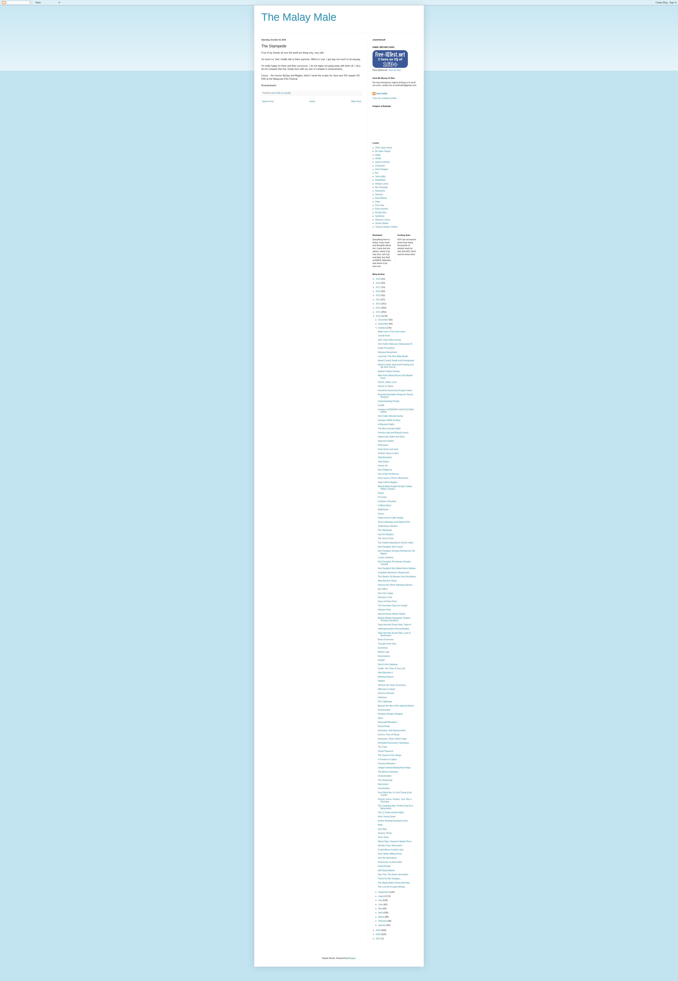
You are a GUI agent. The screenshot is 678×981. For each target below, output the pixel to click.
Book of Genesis (386, 639)
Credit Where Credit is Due (391, 850)
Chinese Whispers (387, 763)
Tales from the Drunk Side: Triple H (394, 624)
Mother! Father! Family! (389, 371)
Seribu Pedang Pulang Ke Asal (393, 821)
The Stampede (385, 530)
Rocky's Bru (380, 212)
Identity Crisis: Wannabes (390, 845)
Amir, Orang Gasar (387, 816)
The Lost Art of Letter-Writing (391, 887)
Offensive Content (386, 689)
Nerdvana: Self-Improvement (391, 730)
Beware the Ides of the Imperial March (396, 706)
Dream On (383, 465)
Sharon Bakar (381, 223)
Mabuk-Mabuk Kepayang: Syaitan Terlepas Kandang (394, 619)
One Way (382, 829)
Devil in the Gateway (388, 664)
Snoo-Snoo (383, 837)
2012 (378, 308)
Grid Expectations (386, 870)
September (383, 892)
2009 (378, 930)
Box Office (383, 589)
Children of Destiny (387, 501)
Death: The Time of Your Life (391, 668)
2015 (378, 295)
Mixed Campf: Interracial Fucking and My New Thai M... (396, 365)
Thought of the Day (387, 644)
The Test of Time (386, 538)
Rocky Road (384, 726)
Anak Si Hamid (382, 162)
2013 (378, 303)
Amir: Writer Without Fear (390, 854)
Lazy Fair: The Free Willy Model (393, 356)
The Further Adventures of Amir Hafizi (395, 542)
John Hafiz (380, 176)
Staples (381, 681)
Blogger (352, 958)
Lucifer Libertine (385, 557)
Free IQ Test (394, 70)
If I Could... (383, 497)
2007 (378, 938)
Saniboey (379, 216)
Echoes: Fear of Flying (388, 734)
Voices (381, 513)
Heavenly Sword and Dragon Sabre (395, 390)
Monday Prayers (386, 677)
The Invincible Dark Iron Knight (392, 605)
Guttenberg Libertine (388, 526)
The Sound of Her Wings (389, 755)
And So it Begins (386, 534)
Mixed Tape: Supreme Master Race (395, 841)
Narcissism (383, 784)
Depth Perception (386, 348)
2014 (378, 299)
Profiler (381, 660)
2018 (378, 283)
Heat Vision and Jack (388, 449)
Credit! (381, 405)
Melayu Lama (381, 183)
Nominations (384, 656)
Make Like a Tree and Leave (391, 331)
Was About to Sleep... (388, 580)
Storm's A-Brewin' (386, 693)
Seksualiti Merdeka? (387, 722)
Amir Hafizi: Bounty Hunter (390, 416)
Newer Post (267, 101)
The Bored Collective (388, 772)
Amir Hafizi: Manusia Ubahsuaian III (395, 344)
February (382, 921)
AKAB (378, 158)
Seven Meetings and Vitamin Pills (394, 522)
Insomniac (383, 648)
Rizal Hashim (381, 209)
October (382, 328)
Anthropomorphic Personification (393, 629)
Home (312, 101)
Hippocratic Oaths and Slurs (391, 436)
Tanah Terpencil (385, 751)
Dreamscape (384, 710)
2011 (378, 312)
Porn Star (379, 205)
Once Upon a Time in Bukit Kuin (393, 478)
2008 (378, 934)
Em (376, 173)
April (380, 912)
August (381, 896)
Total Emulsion (385, 457)
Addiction (382, 697)
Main (380, 825)
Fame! (381, 493)
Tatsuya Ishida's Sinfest (386, 227)
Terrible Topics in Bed (388, 453)
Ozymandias (384, 788)
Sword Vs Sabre (385, 386)
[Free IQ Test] (390, 67)
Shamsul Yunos (382, 220)
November (383, 324)
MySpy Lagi (383, 652)
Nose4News (381, 198)
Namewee (380, 191)
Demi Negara (381, 169)
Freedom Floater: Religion (390, 714)
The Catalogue (385, 701)
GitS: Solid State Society (389, 340)
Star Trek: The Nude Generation (393, 874)
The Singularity (385, 780)
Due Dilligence (385, 470)
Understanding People (389, 401)
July (380, 900)
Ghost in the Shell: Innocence (392, 685)
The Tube (382, 747)
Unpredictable (384, 776)
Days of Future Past (387, 601)
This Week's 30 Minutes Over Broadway (397, 576)
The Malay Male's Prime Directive (394, 883)
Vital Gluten (383, 461)
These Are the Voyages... (390, 878)
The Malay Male (298, 17)
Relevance (383, 445)
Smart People (384, 866)
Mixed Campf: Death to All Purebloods (396, 360)
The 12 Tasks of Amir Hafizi (391, 812)
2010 (378, 316)
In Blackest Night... (387, 424)
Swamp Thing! (385, 833)
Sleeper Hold (384, 609)
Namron (379, 194)
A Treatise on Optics (387, 759)
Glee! (380, 718)
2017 (378, 287)
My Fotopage (381, 187)
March (381, 917)
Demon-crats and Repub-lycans (393, 432)
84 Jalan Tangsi (382, 151)
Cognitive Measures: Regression (393, 572)
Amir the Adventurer (387, 858)
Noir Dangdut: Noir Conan (390, 547)
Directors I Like (385, 597)
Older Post (356, 101)
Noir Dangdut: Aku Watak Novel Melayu (397, 568)
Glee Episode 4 (385, 672)
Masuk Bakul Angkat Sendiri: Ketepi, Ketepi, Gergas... (395, 487)
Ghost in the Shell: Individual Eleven (395, 585)
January (382, 925)
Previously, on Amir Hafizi (390, 862)
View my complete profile (385, 98)
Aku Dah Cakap (385, 593)
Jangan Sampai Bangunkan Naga (394, 767)
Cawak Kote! (384, 335)
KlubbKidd (380, 180)
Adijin (378, 155)
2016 (378, 291)
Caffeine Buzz (384, 505)
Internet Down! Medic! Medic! (392, 614)
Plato (377, 202)
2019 (378, 279)
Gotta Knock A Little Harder (390, 518)
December (383, 320)
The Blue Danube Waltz (389, 428)
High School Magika (387, 482)
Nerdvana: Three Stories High (392, 739)
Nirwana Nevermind (387, 352)
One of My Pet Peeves (388, 474)
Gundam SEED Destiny (389, 420)
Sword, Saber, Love (387, 382)
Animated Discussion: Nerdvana (393, 743)
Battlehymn (383, 509)
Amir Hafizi (381, 93)
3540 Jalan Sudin (383, 147)
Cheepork (380, 165)
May (380, 908)
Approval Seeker (386, 441)
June (380, 904)
